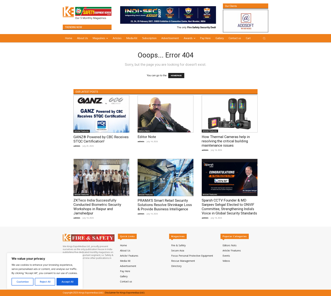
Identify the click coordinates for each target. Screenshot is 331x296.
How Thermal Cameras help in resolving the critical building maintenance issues (226, 141)
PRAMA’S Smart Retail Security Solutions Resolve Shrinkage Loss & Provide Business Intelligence (165, 204)
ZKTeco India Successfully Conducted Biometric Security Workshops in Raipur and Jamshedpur (97, 206)
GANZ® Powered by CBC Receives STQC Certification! (101, 139)
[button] (264, 38)
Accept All (67, 281)
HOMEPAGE (176, 75)
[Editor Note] (165, 114)
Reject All (45, 281)
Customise (23, 281)
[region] (45, 271)
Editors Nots (144, 131)
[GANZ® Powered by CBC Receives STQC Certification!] (101, 114)
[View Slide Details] (168, 15)
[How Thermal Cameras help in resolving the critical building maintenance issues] (230, 114)
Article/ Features (81, 131)
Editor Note (147, 137)
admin (76, 146)
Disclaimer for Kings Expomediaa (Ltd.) (125, 292)
